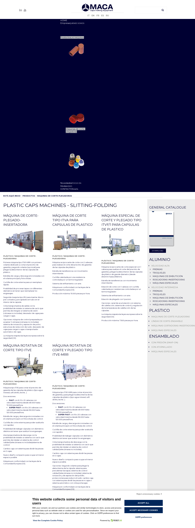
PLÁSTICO (8, 256)
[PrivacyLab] (116, 520)
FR (98, 15)
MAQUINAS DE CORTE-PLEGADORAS (170, 316)
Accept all (143, 503)
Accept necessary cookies (143, 510)
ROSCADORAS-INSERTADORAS (169, 279)
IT (88, 15)
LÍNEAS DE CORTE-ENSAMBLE (167, 321)
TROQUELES (159, 272)
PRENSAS (157, 269)
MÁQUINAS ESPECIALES (165, 283)
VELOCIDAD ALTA (160, 265)
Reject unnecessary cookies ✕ (149, 494)
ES (103, 15)
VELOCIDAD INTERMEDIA (164, 287)
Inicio (17, 196)
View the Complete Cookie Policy (48, 520)
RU (107, 15)
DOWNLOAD (157, 251)
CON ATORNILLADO (161, 347)
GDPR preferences (143, 517)
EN (93, 15)
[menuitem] (63, 20)
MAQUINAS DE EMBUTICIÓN (168, 276)
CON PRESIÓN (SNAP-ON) (164, 342)
